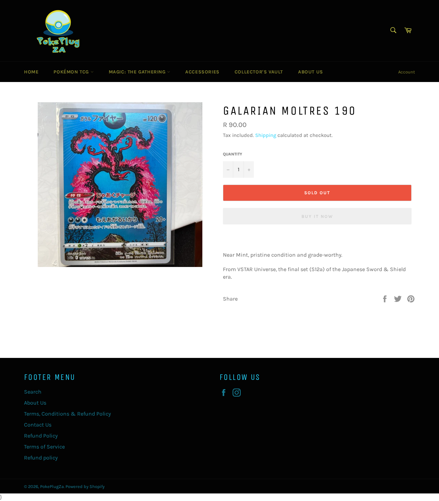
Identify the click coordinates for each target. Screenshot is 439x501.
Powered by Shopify (85, 486)
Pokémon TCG (72, 72)
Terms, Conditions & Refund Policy (67, 413)
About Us (310, 72)
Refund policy (41, 457)
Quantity (232, 154)
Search (32, 391)
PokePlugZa (52, 486)
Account (406, 71)
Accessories (202, 72)
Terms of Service (44, 446)
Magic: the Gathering (138, 72)
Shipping (265, 135)
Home (31, 72)
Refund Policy (41, 435)
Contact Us (37, 424)
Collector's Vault (259, 72)
